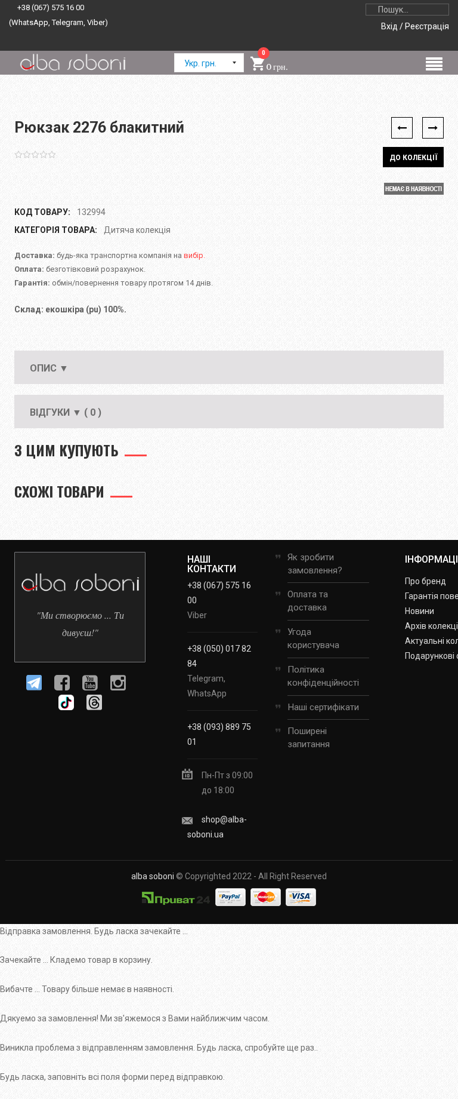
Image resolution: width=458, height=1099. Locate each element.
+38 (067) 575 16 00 (50, 7)
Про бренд (425, 581)
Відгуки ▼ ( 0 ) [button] (65, 412)
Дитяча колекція (137, 230)
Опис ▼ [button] (49, 368)
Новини (419, 611)
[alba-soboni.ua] (72, 62)
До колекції (413, 158)
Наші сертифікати (323, 707)
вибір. (194, 255)
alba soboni (152, 876)
